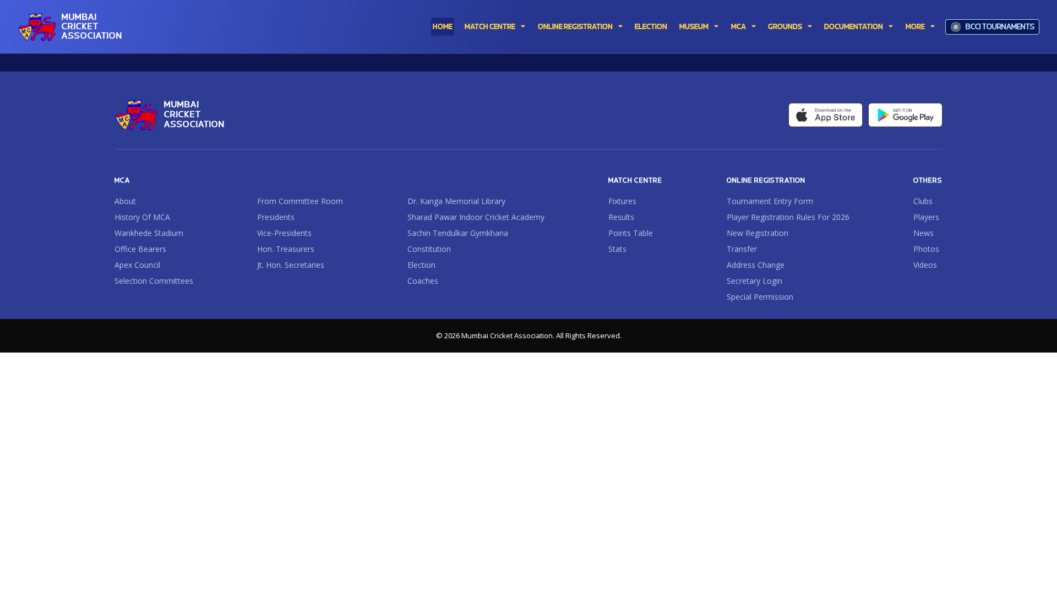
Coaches (422, 281)
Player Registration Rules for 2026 (788, 217)
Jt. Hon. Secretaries (290, 265)
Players (926, 217)
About (125, 201)
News (923, 233)
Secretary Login (754, 281)
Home (443, 27)
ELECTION (651, 27)
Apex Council (137, 265)
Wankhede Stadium (149, 233)
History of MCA (142, 217)
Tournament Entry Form (770, 201)
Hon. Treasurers (285, 249)
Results (621, 217)
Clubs (923, 201)
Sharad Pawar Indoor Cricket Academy (475, 217)
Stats (617, 249)
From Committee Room (300, 201)
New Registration (757, 233)
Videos (925, 265)
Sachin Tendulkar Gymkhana (457, 233)
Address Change (755, 265)
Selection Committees (154, 281)
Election (421, 265)
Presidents (276, 217)
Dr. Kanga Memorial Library (456, 201)
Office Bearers (140, 249)
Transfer (742, 249)
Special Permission (760, 297)
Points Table (630, 233)
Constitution (429, 249)
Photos (926, 249)
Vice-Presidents (284, 233)
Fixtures (622, 201)
